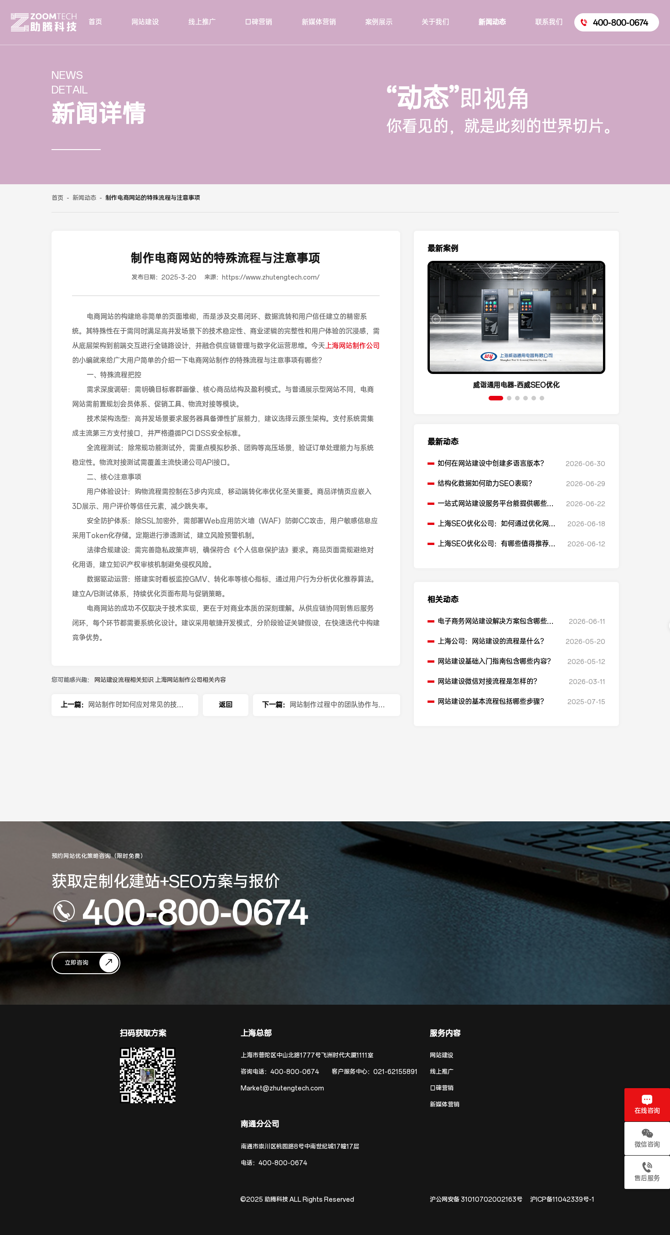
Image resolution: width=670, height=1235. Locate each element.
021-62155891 (395, 1072)
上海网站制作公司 (352, 346)
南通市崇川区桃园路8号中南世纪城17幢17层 (300, 1147)
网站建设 (442, 1055)
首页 (57, 198)
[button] (496, 398)
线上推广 (442, 1072)
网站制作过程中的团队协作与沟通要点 (337, 708)
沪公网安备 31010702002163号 (476, 1200)
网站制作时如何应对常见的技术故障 (136, 708)
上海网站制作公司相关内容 (190, 680)
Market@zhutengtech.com (282, 1088)
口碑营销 (442, 1088)
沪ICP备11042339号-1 (562, 1200)
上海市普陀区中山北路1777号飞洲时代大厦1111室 (307, 1055)
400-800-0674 (195, 911)
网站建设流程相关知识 (124, 680)
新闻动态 (84, 198)
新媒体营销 (444, 1105)
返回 (225, 705)
